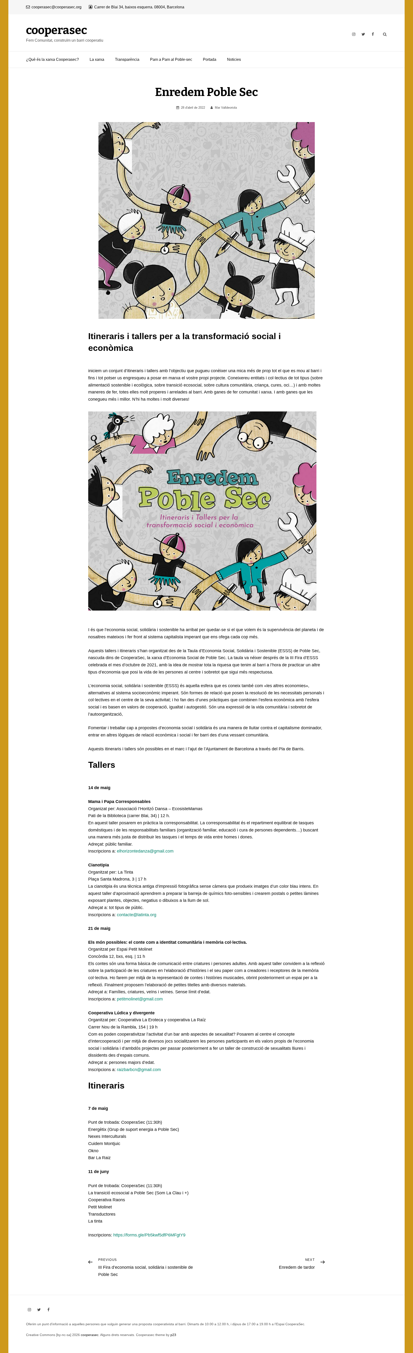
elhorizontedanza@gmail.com (145, 851)
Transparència (127, 59)
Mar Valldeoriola (226, 107)
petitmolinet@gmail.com (140, 999)
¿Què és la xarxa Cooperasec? (52, 59)
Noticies (234, 59)
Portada (209, 59)
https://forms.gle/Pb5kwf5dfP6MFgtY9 (149, 1235)
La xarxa (97, 59)
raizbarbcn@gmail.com (139, 1069)
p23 (173, 1335)
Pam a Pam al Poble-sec (171, 59)
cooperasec (56, 30)
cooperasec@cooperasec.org (57, 7)
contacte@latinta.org (136, 914)
